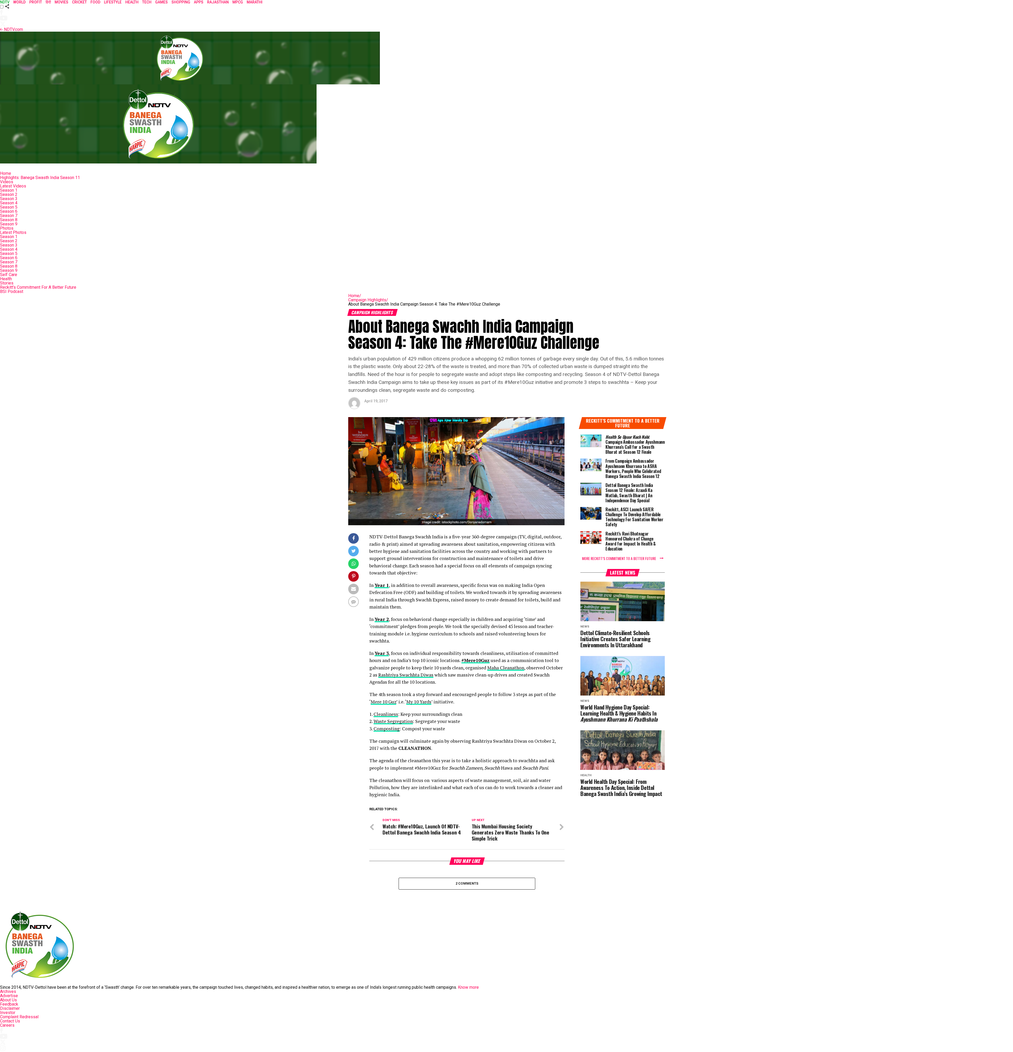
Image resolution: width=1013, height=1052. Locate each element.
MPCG (237, 2)
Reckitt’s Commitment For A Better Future (38, 287)
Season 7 (8, 215)
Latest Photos (13, 232)
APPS (198, 2)
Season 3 (8, 198)
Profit (35, 2)
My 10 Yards (418, 702)
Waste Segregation (393, 721)
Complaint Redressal (19, 1016)
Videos (6, 181)
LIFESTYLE (113, 2)
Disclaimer (10, 1008)
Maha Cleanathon (505, 668)
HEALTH (131, 2)
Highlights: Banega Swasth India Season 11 (40, 177)
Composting (387, 729)
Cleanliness (386, 714)
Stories (6, 283)
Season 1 (8, 190)
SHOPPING (180, 2)
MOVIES (61, 2)
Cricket (79, 2)
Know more (468, 987)
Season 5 (8, 207)
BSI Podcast (11, 291)
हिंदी (48, 2)
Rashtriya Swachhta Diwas (405, 675)
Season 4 (8, 202)
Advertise (9, 995)
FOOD (95, 2)
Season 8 (8, 219)
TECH (146, 2)
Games (161, 2)
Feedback (9, 1004)
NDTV (4, 2)
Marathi (254, 2)
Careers (7, 1025)
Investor (7, 1012)
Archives (8, 991)
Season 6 (8, 211)
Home (5, 173)
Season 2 (8, 194)
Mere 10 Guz (383, 702)
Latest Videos (13, 186)
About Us (8, 999)
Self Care (8, 274)
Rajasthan (218, 2)
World (19, 2)
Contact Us (10, 1021)
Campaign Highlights (368, 299)
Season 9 (8, 223)
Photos (6, 228)
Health (6, 278)
